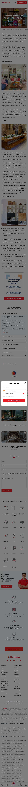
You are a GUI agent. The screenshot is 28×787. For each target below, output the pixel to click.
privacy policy (18, 402)
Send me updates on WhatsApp (8, 393)
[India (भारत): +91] (4, 391)
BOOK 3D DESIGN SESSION (14, 400)
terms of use (23, 402)
